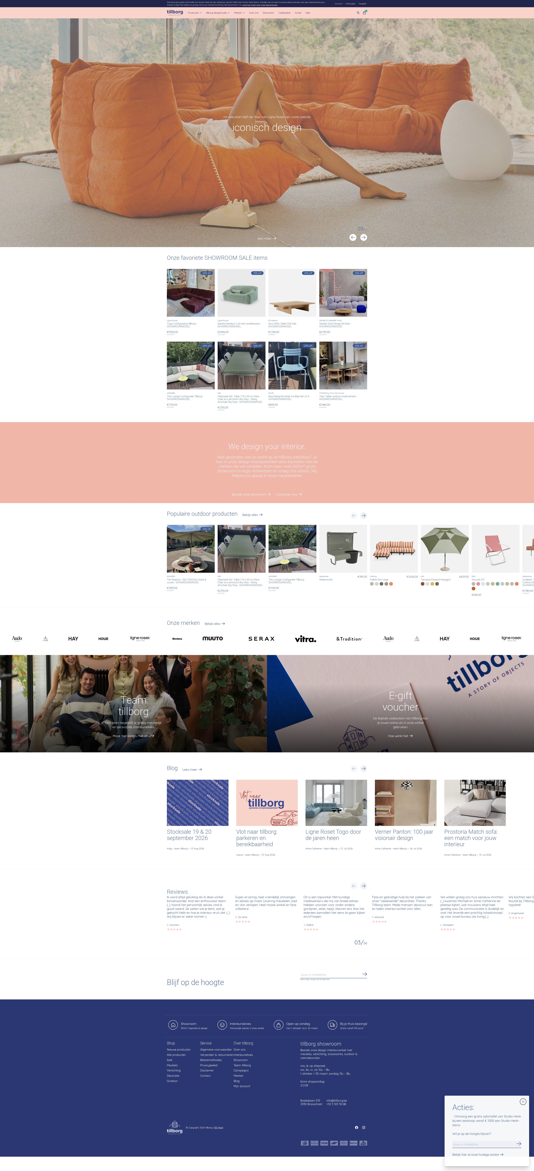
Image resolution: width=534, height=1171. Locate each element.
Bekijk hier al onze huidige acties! (475, 1155)
